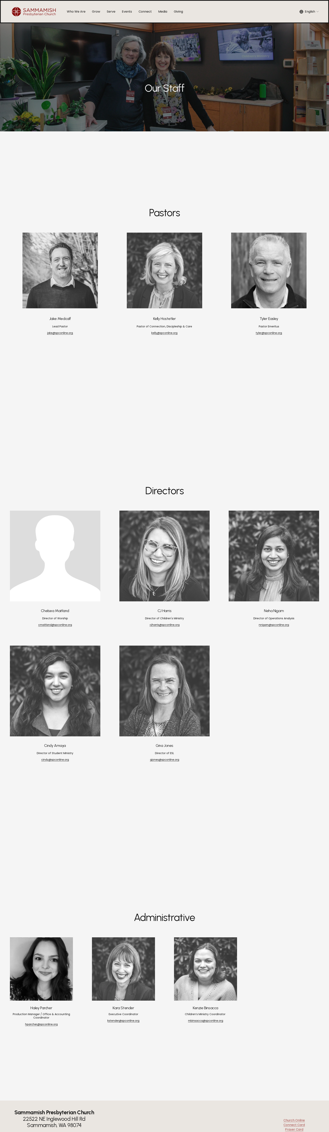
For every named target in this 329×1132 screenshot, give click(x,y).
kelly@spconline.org (164, 333)
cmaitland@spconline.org (55, 625)
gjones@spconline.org (164, 760)
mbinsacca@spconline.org (205, 1021)
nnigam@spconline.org (274, 625)
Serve (111, 11)
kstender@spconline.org (123, 1021)
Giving (178, 11)
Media (162, 11)
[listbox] (309, 11)
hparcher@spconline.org (41, 1024)
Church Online (294, 1120)
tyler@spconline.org (269, 333)
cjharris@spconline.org (165, 625)
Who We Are (76, 11)
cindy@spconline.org (55, 760)
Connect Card (294, 1125)
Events (127, 11)
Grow (96, 11)
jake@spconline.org (60, 333)
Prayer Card (294, 1129)
